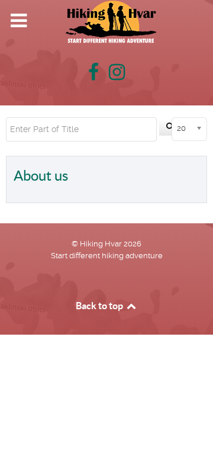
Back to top (100, 305)
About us (41, 176)
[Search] (170, 127)
